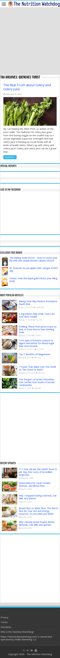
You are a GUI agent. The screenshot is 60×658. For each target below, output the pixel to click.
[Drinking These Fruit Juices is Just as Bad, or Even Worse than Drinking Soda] (9, 330)
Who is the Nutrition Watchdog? (17, 631)
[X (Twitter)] (27, 650)
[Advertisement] (30, 41)
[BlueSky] (31, 650)
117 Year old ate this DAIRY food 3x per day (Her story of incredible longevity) (38, 472)
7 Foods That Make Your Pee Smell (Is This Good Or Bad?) (37, 368)
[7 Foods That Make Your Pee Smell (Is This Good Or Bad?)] (9, 370)
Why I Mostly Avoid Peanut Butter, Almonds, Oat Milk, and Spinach (37, 523)
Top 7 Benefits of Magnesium (34, 354)
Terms (4, 622)
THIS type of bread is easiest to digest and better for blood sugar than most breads (36, 343)
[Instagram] (24, 650)
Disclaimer (6, 626)
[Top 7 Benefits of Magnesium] (9, 358)
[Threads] (35, 650)
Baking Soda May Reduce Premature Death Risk (38, 303)
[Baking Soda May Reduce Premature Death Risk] (9, 305)
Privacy (4, 617)
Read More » (10, 157)
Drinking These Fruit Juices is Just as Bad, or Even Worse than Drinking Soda (38, 329)
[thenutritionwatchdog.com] (34, 3)
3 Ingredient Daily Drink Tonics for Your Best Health (37, 315)
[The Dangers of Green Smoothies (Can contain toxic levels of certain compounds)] (9, 383)
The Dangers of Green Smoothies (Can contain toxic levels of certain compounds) (37, 382)
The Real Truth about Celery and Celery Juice (27, 87)
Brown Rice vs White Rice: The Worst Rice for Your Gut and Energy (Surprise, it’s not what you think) (38, 511)
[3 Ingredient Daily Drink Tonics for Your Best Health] (9, 317)
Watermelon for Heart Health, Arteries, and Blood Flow (35, 484)
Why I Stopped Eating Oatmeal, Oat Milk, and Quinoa (38, 497)
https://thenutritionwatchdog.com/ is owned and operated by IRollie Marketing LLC (26, 638)
